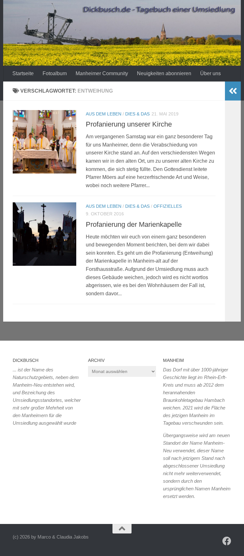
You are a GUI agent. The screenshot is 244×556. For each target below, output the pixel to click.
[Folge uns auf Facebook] (226, 541)
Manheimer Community (102, 73)
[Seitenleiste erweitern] (233, 91)
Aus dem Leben (103, 113)
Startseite (23, 73)
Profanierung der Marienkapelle (134, 224)
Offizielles (167, 206)
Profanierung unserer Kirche (129, 124)
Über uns (210, 73)
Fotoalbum (55, 73)
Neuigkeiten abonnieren (164, 73)
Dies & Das (137, 113)
